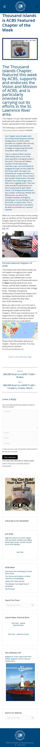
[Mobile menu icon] (4, 6)
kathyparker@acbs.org (13, 349)
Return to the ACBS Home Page (20, 357)
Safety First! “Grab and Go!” (15, 581)
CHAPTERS (25, 305)
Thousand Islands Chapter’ (13, 130)
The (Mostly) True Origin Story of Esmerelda (17, 585)
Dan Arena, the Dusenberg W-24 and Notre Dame (18, 572)
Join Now (20, 552)
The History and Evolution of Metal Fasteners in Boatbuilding (17, 577)
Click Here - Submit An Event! (18, 634)
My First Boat (10, 589)
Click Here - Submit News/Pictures (18, 624)
